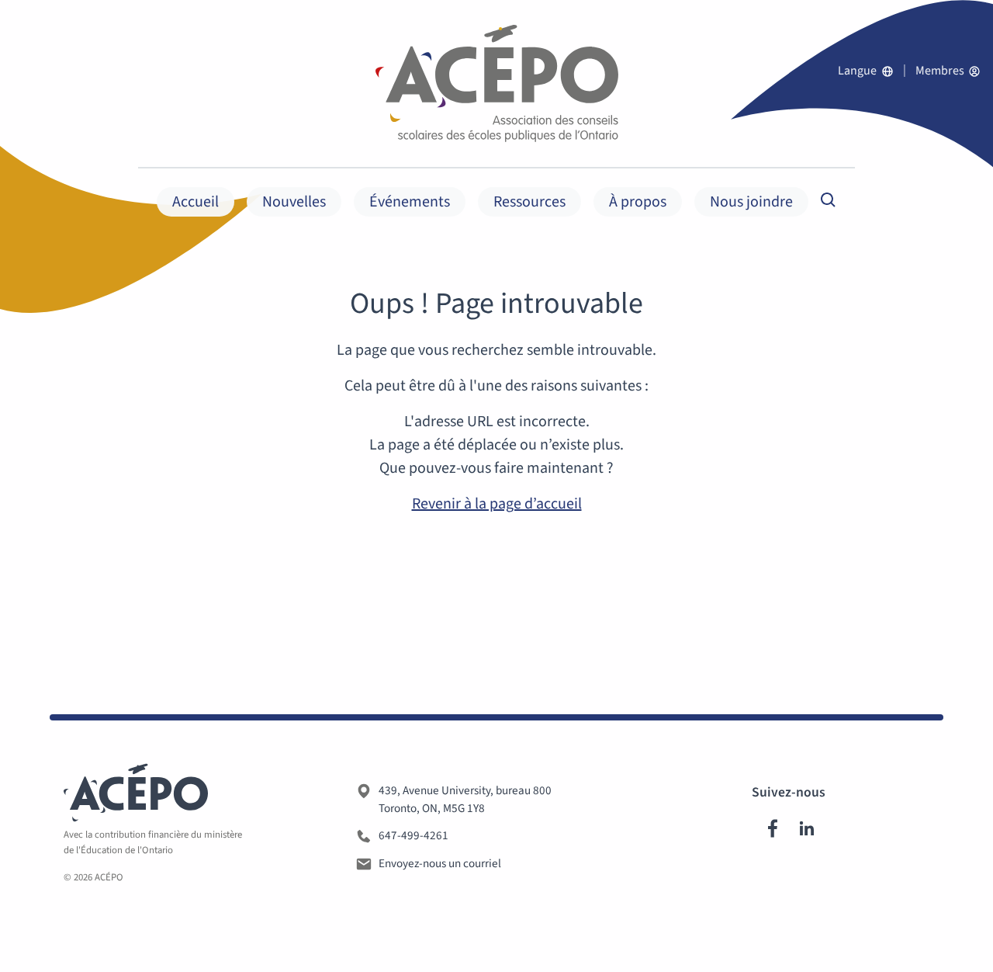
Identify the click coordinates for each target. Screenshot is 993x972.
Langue (858, 70)
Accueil (195, 202)
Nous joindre (751, 202)
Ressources (529, 202)
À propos (637, 202)
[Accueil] (496, 83)
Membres (941, 70)
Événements (409, 202)
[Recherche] (828, 199)
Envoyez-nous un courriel (440, 863)
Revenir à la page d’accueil (497, 504)
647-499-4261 (413, 835)
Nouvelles (294, 202)
